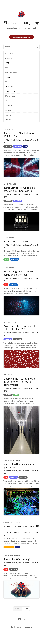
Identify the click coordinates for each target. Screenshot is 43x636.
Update (8, 120)
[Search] (36, 46)
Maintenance (10, 96)
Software (8, 110)
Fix (6, 82)
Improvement (10, 91)
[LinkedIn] (20, 619)
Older (26, 609)
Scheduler (8, 105)
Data (7, 67)
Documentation (11, 72)
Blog (7, 63)
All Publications (11, 53)
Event (8, 77)
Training (8, 115)
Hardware (9, 86)
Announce (8, 58)
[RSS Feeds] (24, 619)
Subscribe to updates (21, 37)
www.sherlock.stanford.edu (21, 28)
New (7, 101)
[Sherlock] (21, 15)
